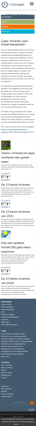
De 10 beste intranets (15, 184)
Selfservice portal (7, 307)
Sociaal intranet (6, 304)
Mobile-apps (5, 322)
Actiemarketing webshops (10, 317)
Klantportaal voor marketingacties (12, 349)
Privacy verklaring (7, 394)
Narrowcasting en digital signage (12, 354)
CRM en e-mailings (7, 314)
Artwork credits (6, 396)
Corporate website (7, 309)
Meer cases (5, 356)
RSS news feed (6, 389)
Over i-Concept (6, 365)
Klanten (3, 370)
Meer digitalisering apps (9, 325)
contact (24, 132)
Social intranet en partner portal (12, 346)
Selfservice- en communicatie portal (13, 336)
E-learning (4, 319)
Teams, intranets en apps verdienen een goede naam (18, 157)
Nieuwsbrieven (6, 375)
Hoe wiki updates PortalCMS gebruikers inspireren (16, 247)
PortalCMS (18, 117)
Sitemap (4, 391)
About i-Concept (6, 368)
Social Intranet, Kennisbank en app (13, 334)
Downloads (5, 386)
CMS (2, 312)
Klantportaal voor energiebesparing (13, 344)
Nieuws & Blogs (6, 373)
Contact (4, 378)
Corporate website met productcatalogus (15, 339)
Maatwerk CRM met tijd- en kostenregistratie (16, 341)
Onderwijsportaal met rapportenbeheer (14, 351)
